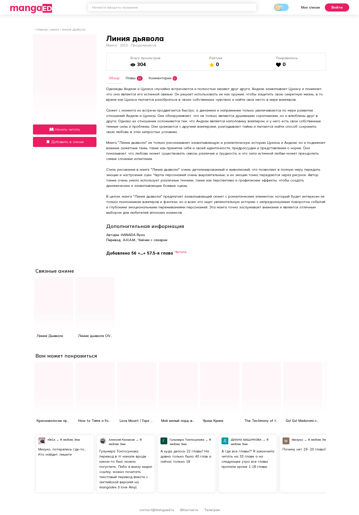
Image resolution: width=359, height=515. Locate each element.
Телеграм (212, 510)
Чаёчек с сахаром (152, 240)
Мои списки (310, 7)
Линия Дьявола (50, 336)
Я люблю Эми (70, 439)
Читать (181, 252)
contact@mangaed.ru (156, 510)
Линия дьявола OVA (95, 336)
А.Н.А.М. (129, 240)
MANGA (31, 7)
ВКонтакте (189, 510)
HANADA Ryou (133, 235)
